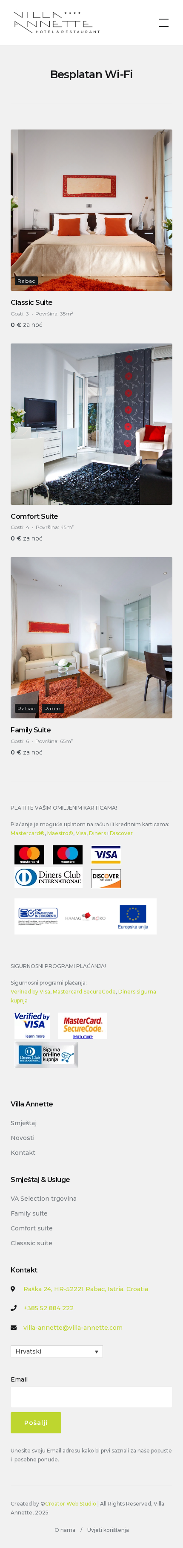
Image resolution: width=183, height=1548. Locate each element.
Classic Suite (32, 302)
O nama (64, 1530)
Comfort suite (32, 1228)
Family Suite (31, 730)
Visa (81, 833)
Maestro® (60, 833)
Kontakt (23, 1153)
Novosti (22, 1138)
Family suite (29, 1213)
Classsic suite (31, 1243)
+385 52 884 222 (48, 1308)
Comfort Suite (34, 516)
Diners (97, 833)
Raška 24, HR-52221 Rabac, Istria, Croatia (85, 1289)
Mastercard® (28, 833)
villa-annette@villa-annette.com (73, 1327)
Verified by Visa (30, 991)
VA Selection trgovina (44, 1198)
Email (19, 1379)
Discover (121, 833)
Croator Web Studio (70, 1503)
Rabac (26, 281)
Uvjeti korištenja (108, 1530)
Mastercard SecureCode (84, 991)
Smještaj (24, 1123)
